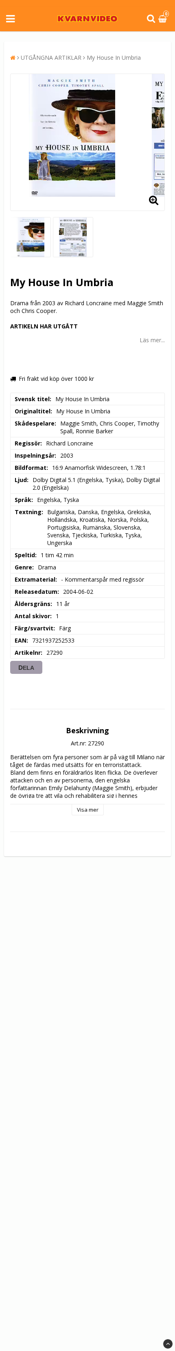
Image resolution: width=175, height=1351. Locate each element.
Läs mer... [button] (152, 340)
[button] (163, 19)
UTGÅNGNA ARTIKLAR (51, 57)
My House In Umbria (114, 57)
